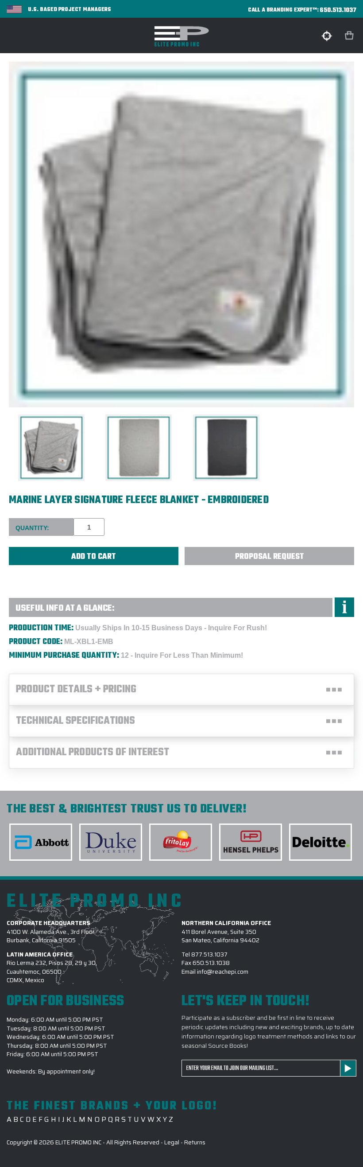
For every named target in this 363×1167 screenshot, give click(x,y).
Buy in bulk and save (31, 575)
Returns (194, 1142)
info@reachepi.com (222, 971)
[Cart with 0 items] (350, 36)
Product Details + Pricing (76, 690)
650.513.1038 (211, 963)
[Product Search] (326, 36)
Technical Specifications (75, 721)
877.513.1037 (209, 954)
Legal (171, 1142)
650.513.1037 (338, 10)
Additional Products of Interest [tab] (92, 753)
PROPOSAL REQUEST (269, 556)
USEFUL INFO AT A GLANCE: (65, 608)
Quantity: (32, 527)
